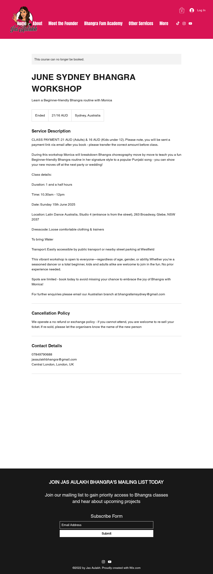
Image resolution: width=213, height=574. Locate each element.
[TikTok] (178, 23)
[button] (181, 10)
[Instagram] (184, 23)
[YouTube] (190, 23)
